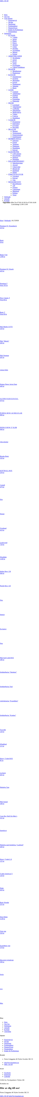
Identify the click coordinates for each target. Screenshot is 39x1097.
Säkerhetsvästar (17, 163)
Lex (1, 989)
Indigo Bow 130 (5, 571)
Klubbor (15, 95)
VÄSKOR (11, 120)
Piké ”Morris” (4, 341)
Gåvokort (15, 176)
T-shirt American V (6, 874)
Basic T (2, 312)
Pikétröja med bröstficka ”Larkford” (12, 845)
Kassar (14, 142)
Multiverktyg (16, 112)
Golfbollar (15, 109)
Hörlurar (15, 157)
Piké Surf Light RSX (7, 658)
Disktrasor (15, 146)
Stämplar (15, 86)
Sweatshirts (16, 50)
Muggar (15, 131)
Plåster (14, 172)
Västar (14, 47)
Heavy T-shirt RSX (6, 758)
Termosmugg (16, 133)
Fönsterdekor (12, 32)
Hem (5, 15)
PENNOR (11, 69)
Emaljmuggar (16, 137)
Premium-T (3, 283)
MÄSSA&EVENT (14, 182)
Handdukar (16, 118)
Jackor (14, 39)
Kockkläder (16, 65)
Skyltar (10, 22)
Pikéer (14, 41)
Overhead (3, 528)
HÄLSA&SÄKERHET (16, 161)
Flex (1, 600)
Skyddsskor (16, 58)
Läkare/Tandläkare (18, 67)
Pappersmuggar (17, 135)
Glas (13, 180)
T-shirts (14, 37)
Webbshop (7, 33)
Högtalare (15, 159)
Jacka (2, 974)
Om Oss (7, 17)
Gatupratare (16, 189)
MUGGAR (12, 129)
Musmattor (16, 80)
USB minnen (16, 154)
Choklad (15, 92)
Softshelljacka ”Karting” (8, 715)
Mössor (14, 52)
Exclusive (3, 629)
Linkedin (7, 1076)
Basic (2, 240)
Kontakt (6, 201)
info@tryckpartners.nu (11, 1063)
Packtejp (15, 78)
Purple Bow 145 (5, 586)
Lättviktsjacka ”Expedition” (9, 701)
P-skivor (15, 116)
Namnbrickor (16, 77)
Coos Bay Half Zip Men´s (8, 816)
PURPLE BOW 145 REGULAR (11, 413)
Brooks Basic (4, 456)
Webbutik (7, 197)
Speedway (3, 830)
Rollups (15, 193)
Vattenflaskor (16, 107)
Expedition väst (5, 946)
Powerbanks (16, 155)
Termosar (15, 144)
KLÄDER (11, 35)
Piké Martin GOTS (6, 327)
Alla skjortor (4, 442)
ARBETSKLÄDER (15, 56)
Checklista (7, 1031)
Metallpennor (16, 71)
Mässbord (15, 191)
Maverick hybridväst (7, 960)
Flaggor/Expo (12, 28)
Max (1, 1003)
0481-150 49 (4, 1)
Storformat (11, 24)
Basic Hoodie (4, 902)
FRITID (11, 103)
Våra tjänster (8, 18)
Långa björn (4, 370)
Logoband (15, 105)
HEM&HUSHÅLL (14, 139)
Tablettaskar (16, 94)
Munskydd (16, 169)
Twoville (3, 730)
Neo (1, 643)
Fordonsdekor (12, 26)
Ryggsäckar (16, 122)
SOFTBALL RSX (6, 471)
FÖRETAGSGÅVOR (15, 174)
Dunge (2, 514)
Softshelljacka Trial (6, 686)
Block (14, 88)
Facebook (7, 1073)
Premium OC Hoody (7, 269)
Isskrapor (15, 140)
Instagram (7, 1075)
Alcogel (15, 165)
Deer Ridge (4, 917)
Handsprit (15, 170)
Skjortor (15, 45)
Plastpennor (16, 73)
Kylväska (15, 125)
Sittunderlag (16, 110)
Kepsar (14, 54)
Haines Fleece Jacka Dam (8, 384)
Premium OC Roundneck (8, 226)
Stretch (2, 615)
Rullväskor (16, 124)
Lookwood (3, 543)
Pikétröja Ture (4, 787)
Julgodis (15, 97)
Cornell (2, 485)
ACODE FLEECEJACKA (9, 399)
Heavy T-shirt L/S (6, 859)
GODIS (11, 90)
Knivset (15, 150)
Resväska (15, 127)
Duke (2, 888)
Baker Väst (3, 255)
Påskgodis (15, 101)
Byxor (14, 62)
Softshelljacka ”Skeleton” (8, 672)
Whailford (3, 744)
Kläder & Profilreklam (15, 30)
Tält (13, 186)
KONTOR (11, 75)
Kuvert (14, 82)
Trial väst (3, 931)
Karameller (16, 99)
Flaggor (15, 187)
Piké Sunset (4, 802)
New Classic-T (5, 298)
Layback (3, 773)
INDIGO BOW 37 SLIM (8, 427)
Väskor (14, 114)
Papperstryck (12, 20)
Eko (1, 499)
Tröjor (14, 63)
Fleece (14, 43)
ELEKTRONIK (13, 152)
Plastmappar (16, 84)
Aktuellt (6, 199)
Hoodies (15, 48)
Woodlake (3, 557)
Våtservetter (16, 167)
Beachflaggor (16, 184)
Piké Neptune (4, 355)
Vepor (14, 195)
